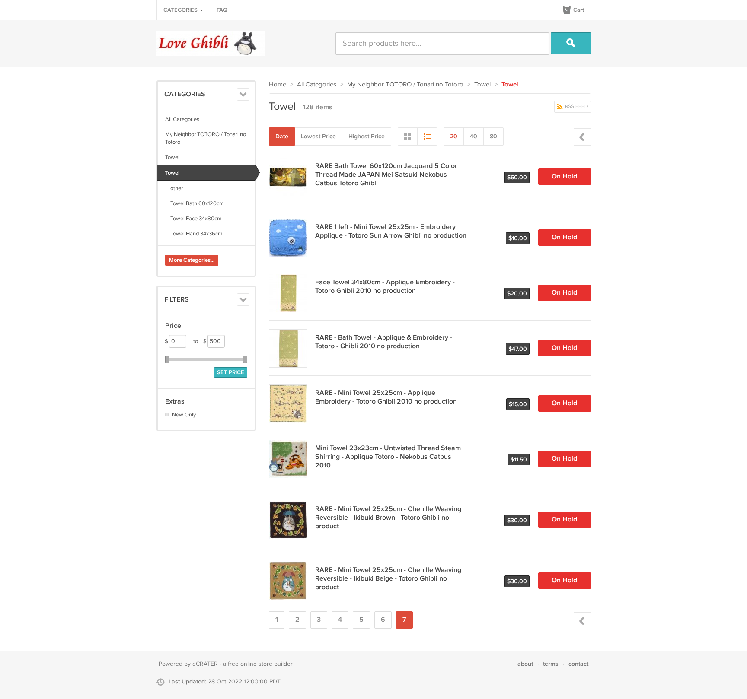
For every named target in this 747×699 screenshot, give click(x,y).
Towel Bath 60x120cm (194, 203)
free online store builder (260, 664)
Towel (172, 157)
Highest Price (366, 136)
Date (281, 136)
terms (551, 663)
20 (453, 136)
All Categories (182, 119)
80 (493, 136)
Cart (578, 9)
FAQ (222, 9)
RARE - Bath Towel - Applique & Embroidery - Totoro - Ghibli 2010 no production (383, 342)
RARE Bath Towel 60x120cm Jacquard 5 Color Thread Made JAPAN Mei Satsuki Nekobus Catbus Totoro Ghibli (386, 174)
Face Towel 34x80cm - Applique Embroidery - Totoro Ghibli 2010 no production (385, 286)
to (200, 341)
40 (473, 136)
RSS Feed (576, 106)
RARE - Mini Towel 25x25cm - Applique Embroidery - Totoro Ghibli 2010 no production (386, 397)
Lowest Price (318, 136)
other (174, 188)
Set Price (230, 372)
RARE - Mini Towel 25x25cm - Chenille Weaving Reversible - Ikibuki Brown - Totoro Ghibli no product (388, 518)
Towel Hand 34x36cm (194, 233)
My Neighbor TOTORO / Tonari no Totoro (205, 138)
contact (578, 663)
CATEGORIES (181, 9)
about (525, 663)
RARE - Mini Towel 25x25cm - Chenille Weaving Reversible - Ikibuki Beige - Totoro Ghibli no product (388, 578)
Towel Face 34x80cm (193, 218)
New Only (184, 414)
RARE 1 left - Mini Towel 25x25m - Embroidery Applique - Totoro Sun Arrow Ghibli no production (390, 231)
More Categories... (191, 260)
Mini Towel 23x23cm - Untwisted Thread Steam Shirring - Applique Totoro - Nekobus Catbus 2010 (388, 457)
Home (277, 84)
